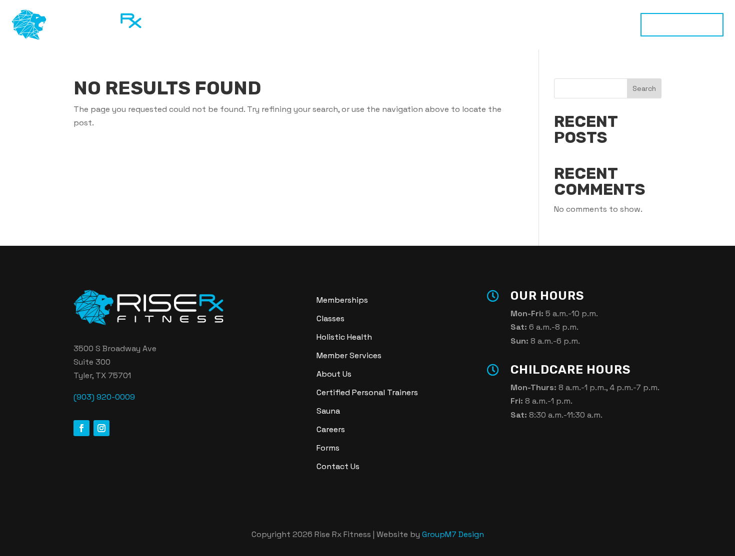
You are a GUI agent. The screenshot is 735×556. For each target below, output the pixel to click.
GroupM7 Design (453, 534)
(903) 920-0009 (104, 397)
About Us (334, 374)
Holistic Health (370, 24)
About (467, 24)
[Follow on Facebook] (82, 428)
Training (266, 24)
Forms (328, 448)
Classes (312, 24)
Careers (330, 429)
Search (644, 88)
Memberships (682, 24)
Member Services (349, 355)
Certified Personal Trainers (367, 392)
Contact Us (338, 466)
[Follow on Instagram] (102, 428)
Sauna (426, 24)
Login (515, 24)
